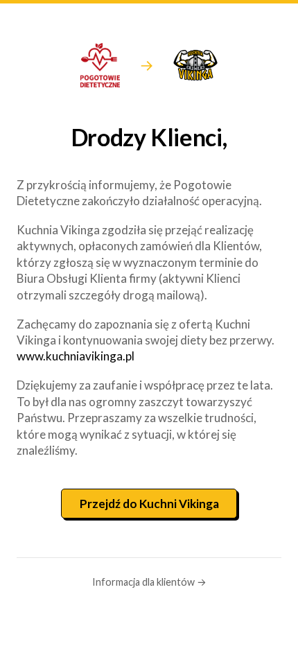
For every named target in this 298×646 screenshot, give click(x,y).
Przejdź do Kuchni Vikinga (149, 503)
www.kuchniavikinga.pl (75, 356)
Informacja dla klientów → (149, 582)
